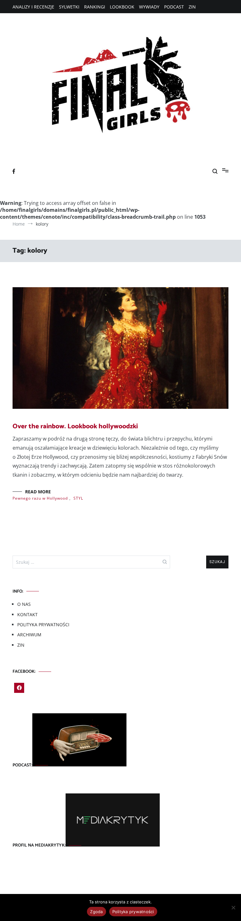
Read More (38, 492)
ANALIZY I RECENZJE (33, 7)
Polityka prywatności (133, 911)
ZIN (192, 7)
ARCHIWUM (29, 635)
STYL (78, 498)
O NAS (24, 604)
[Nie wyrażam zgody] (233, 907)
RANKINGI (94, 7)
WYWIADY (149, 7)
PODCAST (174, 7)
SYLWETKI (69, 7)
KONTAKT (27, 614)
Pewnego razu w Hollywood (40, 498)
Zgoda (96, 911)
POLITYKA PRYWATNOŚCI (43, 625)
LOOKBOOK (122, 7)
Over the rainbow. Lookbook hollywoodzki (75, 426)
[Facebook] (19, 687)
